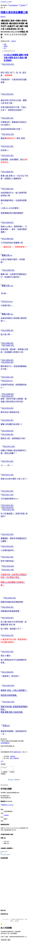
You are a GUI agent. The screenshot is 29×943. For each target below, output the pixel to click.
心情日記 (13, 41)
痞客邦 (15, 752)
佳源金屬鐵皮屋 (5, 743)
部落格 (5, 46)
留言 (19, 752)
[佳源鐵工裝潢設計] (1, 853)
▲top (2, 761)
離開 (9, 939)
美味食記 (12, 756)
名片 (5, 48)
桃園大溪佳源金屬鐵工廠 (14, 12)
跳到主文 (3, 16)
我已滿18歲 (3, 939)
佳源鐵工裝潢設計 (4, 851)
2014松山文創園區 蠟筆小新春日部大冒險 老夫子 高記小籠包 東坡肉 (16, 57)
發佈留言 (3, 773)
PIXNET (7, 919)
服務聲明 (17, 921)
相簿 (5, 44)
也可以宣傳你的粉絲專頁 (5, 854)
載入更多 (3, 764)
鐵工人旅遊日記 (14, 758)
